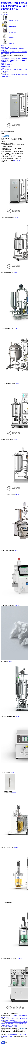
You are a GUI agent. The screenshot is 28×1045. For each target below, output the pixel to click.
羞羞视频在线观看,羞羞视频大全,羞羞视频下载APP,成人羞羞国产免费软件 (14, 6)
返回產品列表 (16, 160)
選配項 (11, 143)
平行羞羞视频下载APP (14, 60)
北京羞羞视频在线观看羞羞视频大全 (9, 69)
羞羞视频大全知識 (5, 58)
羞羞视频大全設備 (5, 52)
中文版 (20, 69)
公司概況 (3, 48)
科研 (2, 65)
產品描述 (3, 143)
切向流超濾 (21, 58)
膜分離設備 (5, 71)
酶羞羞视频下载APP (7, 61)
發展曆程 (7, 48)
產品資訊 (3, 56)
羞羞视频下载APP (14, 52)
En (3, 68)
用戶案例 (3, 63)
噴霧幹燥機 (8, 53)
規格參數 (7, 143)
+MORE (16, 217)
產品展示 (3, 50)
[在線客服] (2, 1040)
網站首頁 (3, 45)
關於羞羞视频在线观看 (6, 47)
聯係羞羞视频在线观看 (6, 66)
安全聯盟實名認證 (7, 1036)
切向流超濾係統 (22, 52)
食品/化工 (10, 65)
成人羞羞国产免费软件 (15, 48)
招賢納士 (23, 48)
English (6, 14)
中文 (2, 14)
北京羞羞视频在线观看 (11, 1034)
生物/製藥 (5, 65)
